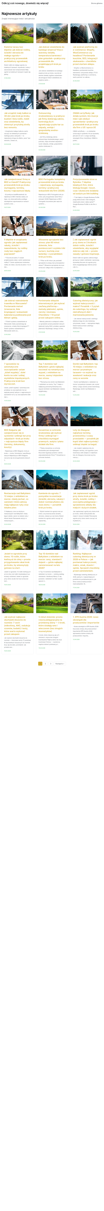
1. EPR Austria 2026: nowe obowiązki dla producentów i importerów (86, 620)
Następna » (59, 664)
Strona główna (96, 3)
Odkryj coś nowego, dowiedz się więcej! (25, 3)
